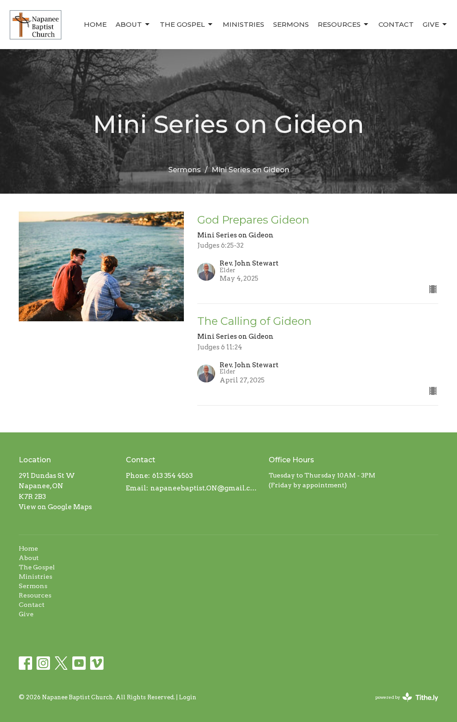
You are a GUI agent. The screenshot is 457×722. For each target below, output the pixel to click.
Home (95, 24)
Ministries (243, 24)
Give (431, 24)
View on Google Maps (55, 507)
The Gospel (182, 24)
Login (187, 697)
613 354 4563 (172, 476)
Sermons (291, 24)
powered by (402, 704)
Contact (396, 24)
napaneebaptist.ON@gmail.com (205, 488)
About (129, 24)
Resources (339, 24)
